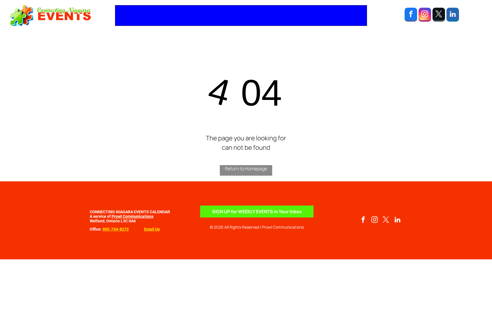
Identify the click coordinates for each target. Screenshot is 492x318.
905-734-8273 (115, 229)
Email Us (152, 229)
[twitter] (438, 15)
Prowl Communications (132, 216)
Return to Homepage (246, 168)
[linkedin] (452, 15)
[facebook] (411, 15)
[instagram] (425, 15)
